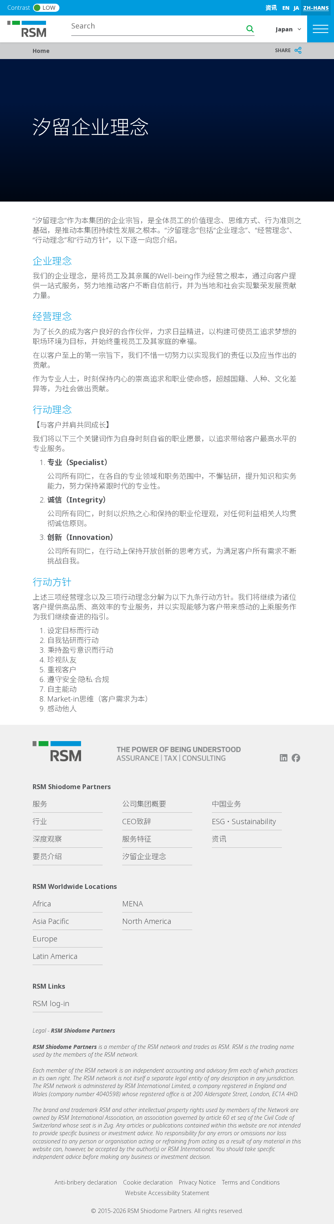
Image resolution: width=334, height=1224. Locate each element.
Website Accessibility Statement (167, 1193)
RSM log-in (51, 1003)
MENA (132, 903)
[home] (31, 28)
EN (286, 7)
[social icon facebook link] (296, 758)
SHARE (283, 50)
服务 (40, 804)
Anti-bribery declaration (86, 1182)
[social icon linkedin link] (283, 758)
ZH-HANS (316, 7)
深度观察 (47, 839)
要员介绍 (47, 856)
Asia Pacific (51, 921)
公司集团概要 (144, 804)
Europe (45, 938)
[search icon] (250, 29)
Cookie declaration (148, 1182)
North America (146, 921)
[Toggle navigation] (320, 28)
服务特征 (137, 839)
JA (296, 7)
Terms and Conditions (251, 1182)
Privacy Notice (197, 1182)
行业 (40, 821)
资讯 (271, 7)
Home (41, 51)
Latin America (55, 956)
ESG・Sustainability (244, 821)
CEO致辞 (136, 821)
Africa (42, 903)
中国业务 (226, 804)
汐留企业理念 (144, 856)
